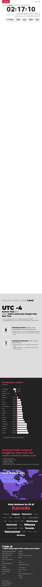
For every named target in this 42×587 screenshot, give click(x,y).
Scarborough (12, 528)
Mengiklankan (5, 581)
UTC (3, 399)
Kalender (4, 567)
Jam (3, 561)
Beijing (31, 20)
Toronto (4, 395)
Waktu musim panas (7, 559)
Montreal (11, 524)
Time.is (6, 1)
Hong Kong (5, 424)
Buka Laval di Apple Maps (26, 482)
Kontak (20, 577)
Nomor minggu (6, 571)
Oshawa (20, 524)
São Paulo (4, 397)
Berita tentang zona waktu (25, 555)
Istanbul (4, 413)
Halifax (10, 517)
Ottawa (29, 524)
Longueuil (16, 521)
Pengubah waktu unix (24, 564)
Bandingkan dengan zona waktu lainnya (14, 437)
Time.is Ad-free (22, 569)
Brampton (6, 514)
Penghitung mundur (7, 563)
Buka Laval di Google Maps (10, 482)
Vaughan (24, 531)
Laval (5, 521)
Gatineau (5, 517)
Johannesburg (5, 406)
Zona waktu (5, 557)
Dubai (3, 419)
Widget (20, 553)
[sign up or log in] (36, 2)
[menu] (39, 2)
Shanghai (4, 426)
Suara (3, 573)
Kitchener (24, 517)
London (18, 20)
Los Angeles (10, 20)
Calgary (16, 514)
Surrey (21, 528)
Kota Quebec (34, 518)
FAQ (20, 571)
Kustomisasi (22, 567)
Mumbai (4, 421)
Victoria (29, 531)
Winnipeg (21, 535)
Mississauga (32, 521)
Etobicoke (36, 514)
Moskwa (4, 417)
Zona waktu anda (6, 555)
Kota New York (5, 393)
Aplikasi (20, 551)
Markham (22, 521)
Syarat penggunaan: (7, 583)
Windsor (35, 531)
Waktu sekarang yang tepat (9, 551)
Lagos (3, 402)
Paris (24, 20)
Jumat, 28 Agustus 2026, (28, 13)
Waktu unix (21, 562)
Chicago (4, 391)
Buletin (20, 557)
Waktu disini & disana (7, 553)
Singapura (4, 428)
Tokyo (37, 20)
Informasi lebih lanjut (28, 14)
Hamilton (17, 517)
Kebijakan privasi (6, 585)
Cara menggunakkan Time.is (26, 573)
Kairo (3, 415)
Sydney (4, 432)
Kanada (21, 508)
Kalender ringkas (6, 569)
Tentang (21, 575)
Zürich (3, 410)
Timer (3, 565)
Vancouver (12, 531)
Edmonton (27, 514)
